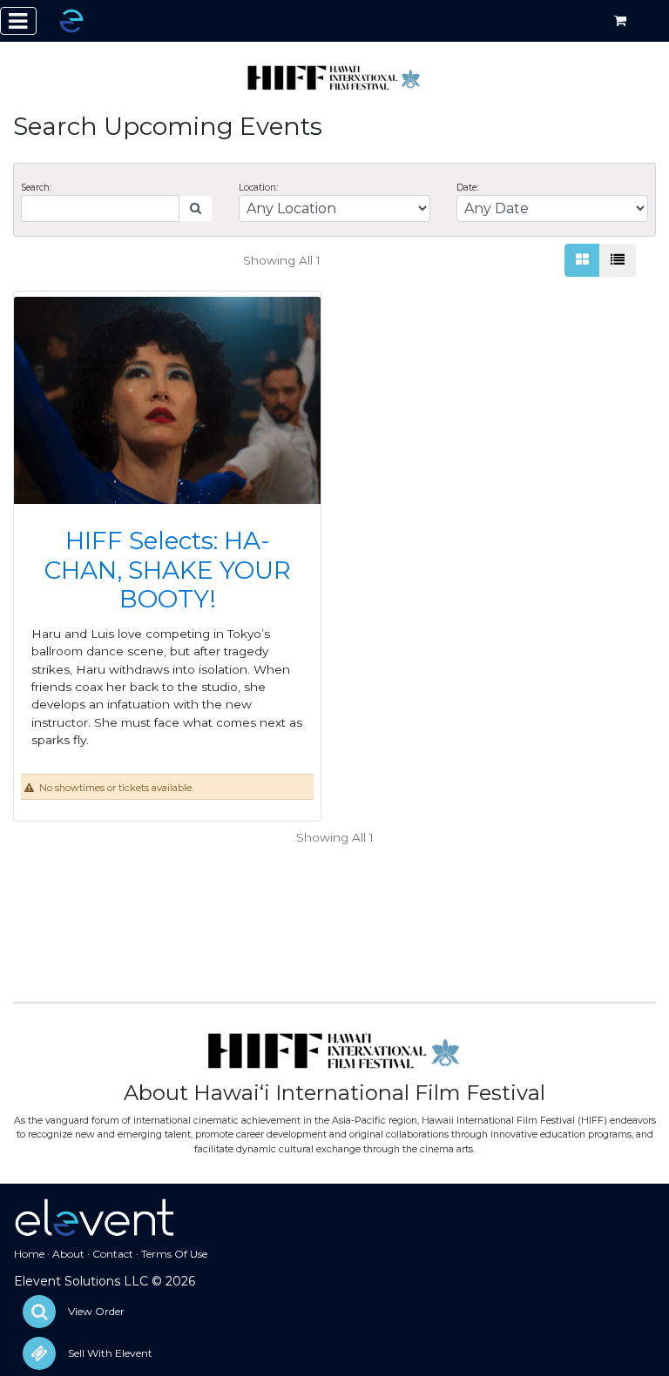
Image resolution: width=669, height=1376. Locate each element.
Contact (112, 1253)
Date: (467, 187)
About (68, 1253)
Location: (258, 187)
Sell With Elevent (110, 1352)
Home (29, 1253)
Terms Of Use (174, 1253)
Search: (36, 187)
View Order (96, 1311)
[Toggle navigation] (18, 21)
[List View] (617, 260)
